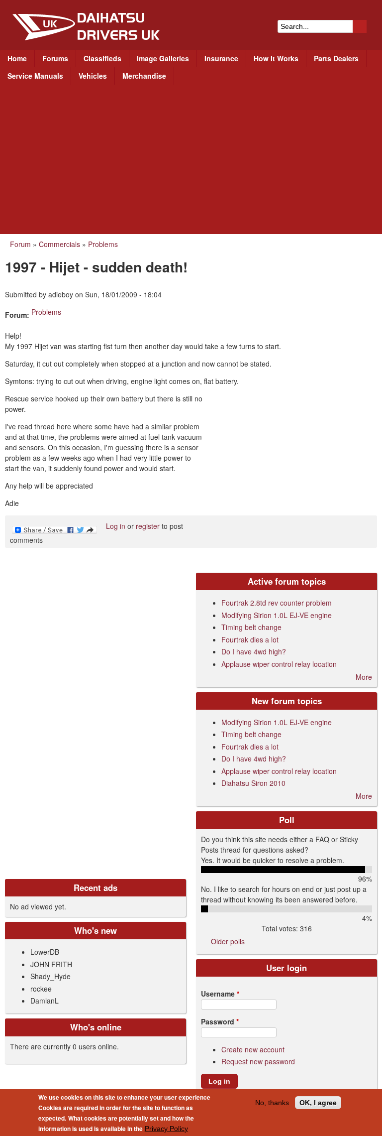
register (148, 526)
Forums (55, 58)
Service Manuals (35, 76)
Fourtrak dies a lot (250, 639)
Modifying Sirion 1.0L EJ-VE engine (276, 615)
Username (220, 994)
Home (17, 58)
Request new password (258, 1061)
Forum (20, 244)
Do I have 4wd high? (253, 651)
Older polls (228, 941)
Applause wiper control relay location (279, 664)
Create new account (253, 1049)
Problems (103, 244)
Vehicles (93, 76)
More (364, 677)
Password (220, 1021)
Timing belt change (251, 627)
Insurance (221, 58)
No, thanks (272, 1103)
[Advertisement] (191, 159)
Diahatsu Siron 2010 (253, 783)
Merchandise (144, 76)
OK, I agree (318, 1103)
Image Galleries (163, 58)
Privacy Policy (166, 1129)
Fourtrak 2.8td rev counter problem (276, 603)
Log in (115, 526)
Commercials (59, 244)
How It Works (276, 58)
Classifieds (102, 58)
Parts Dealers (336, 58)
